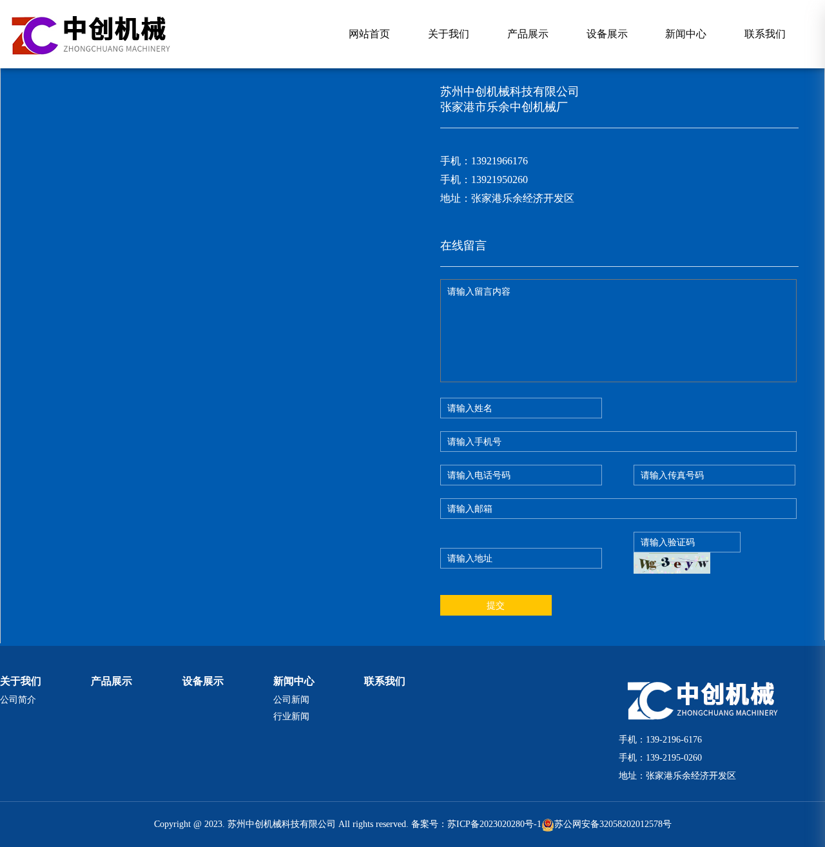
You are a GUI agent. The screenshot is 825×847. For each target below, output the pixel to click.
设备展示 (607, 33)
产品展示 (527, 33)
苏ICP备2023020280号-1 (494, 824)
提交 (496, 605)
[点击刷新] (672, 563)
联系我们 (765, 33)
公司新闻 (291, 700)
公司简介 (18, 700)
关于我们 (448, 33)
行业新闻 (291, 716)
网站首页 (369, 33)
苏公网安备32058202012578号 (613, 824)
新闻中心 (685, 33)
